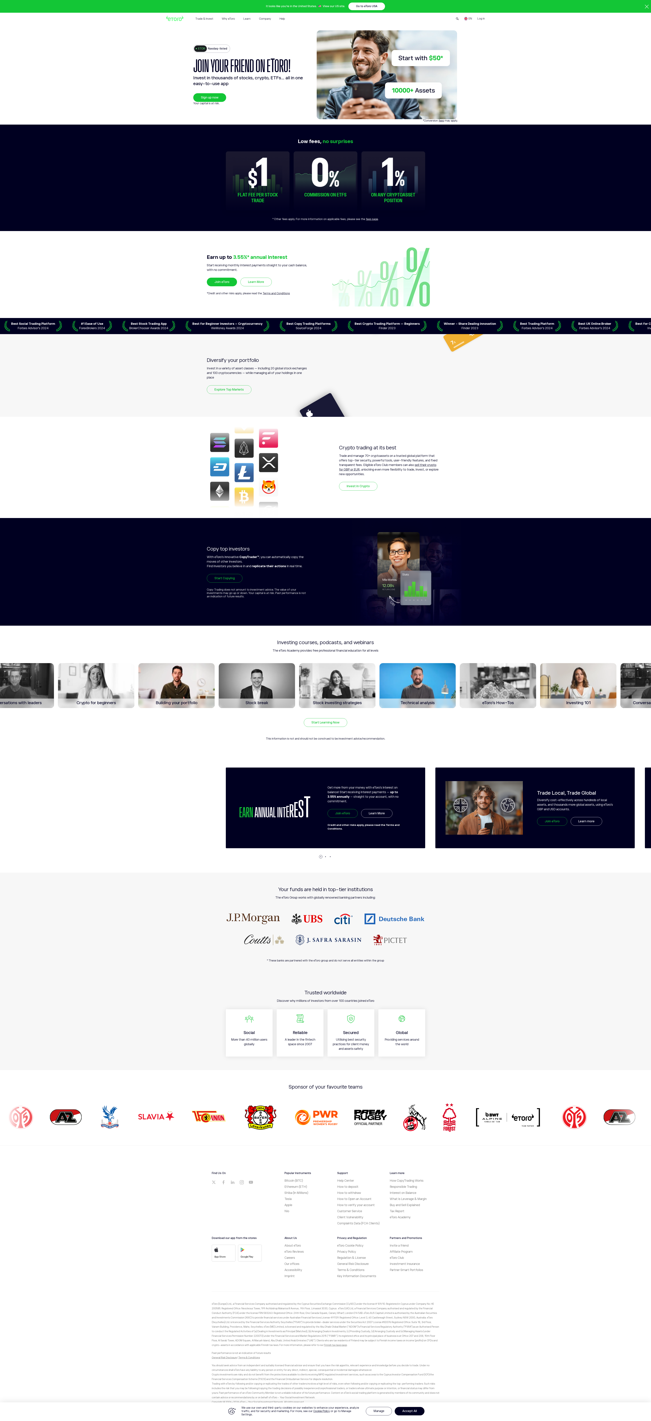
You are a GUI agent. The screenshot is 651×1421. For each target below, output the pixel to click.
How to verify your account (356, 1205)
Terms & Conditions (350, 1270)
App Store (220, 1256)
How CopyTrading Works (406, 1180)
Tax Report (397, 1211)
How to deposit (347, 1186)
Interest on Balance (403, 1193)
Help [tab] (282, 18)
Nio (286, 1211)
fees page (372, 219)
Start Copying (224, 578)
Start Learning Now (325, 722)
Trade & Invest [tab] (204, 18)
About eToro (292, 1245)
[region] (325, 1411)
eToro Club (397, 1257)
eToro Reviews (294, 1251)
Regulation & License (351, 1257)
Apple (288, 1205)
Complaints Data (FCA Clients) (358, 1223)
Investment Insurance (405, 1264)
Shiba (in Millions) (296, 1193)
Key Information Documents (356, 1276)
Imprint (289, 1276)
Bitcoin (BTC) (293, 1180)
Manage (378, 1411)
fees (441, 120)
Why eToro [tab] (228, 18)
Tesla (288, 1199)
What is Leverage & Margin (408, 1199)
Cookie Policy (321, 1411)
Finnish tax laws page (335, 1345)
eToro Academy (400, 1217)
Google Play (247, 1256)
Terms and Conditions (276, 293)
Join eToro (221, 282)
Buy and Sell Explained (405, 1205)
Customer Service (349, 1211)
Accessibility (293, 1270)
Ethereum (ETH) (295, 1186)
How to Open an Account (354, 1199)
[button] (320, 856)
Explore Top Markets (229, 389)
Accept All (409, 1411)
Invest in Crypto (358, 486)
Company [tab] (265, 18)
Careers (289, 1257)
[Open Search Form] (457, 19)
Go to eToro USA (366, 6)
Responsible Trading (403, 1186)
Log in (481, 18)
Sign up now (210, 97)
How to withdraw (349, 1193)
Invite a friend (399, 1245)
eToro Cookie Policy (350, 1245)
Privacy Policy (346, 1251)
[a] (214, 1182)
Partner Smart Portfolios (406, 1270)
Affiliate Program (401, 1251)
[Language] (468, 19)
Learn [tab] (247, 18)
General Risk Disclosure (353, 1264)
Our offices (291, 1264)
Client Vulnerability (350, 1217)
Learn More (256, 282)
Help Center (345, 1180)
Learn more (377, 821)
